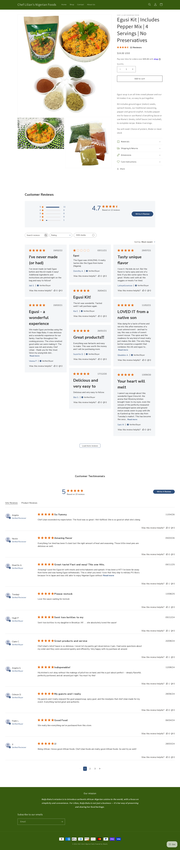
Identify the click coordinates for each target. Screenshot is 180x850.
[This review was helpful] (167, 527)
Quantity (120, 64)
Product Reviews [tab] (29, 502)
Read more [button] (108, 575)
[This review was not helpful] (172, 527)
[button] (149, 4)
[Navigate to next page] (99, 769)
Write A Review (142, 214)
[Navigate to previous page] (80, 769)
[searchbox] (34, 235)
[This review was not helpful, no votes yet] (59, 290)
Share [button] (122, 169)
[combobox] (61, 235)
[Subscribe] (62, 822)
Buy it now (140, 86)
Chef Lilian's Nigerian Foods (86, 844)
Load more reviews (90, 446)
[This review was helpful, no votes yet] (55, 290)
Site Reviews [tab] (11, 502)
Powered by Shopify (101, 844)
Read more (34, 356)
